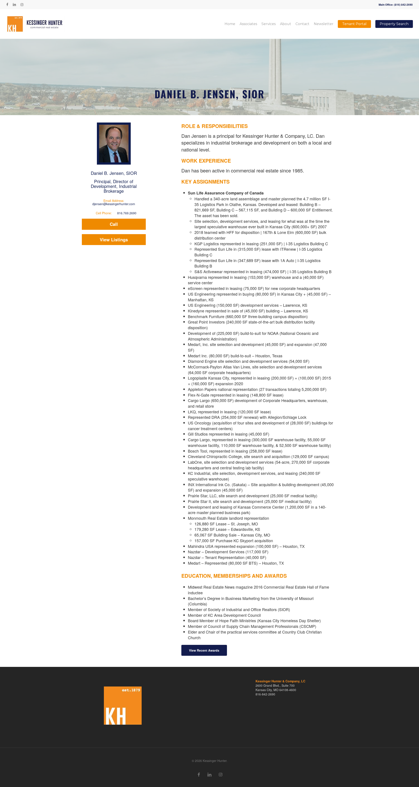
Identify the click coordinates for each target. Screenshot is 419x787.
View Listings (114, 239)
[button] (204, 650)
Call (114, 224)
